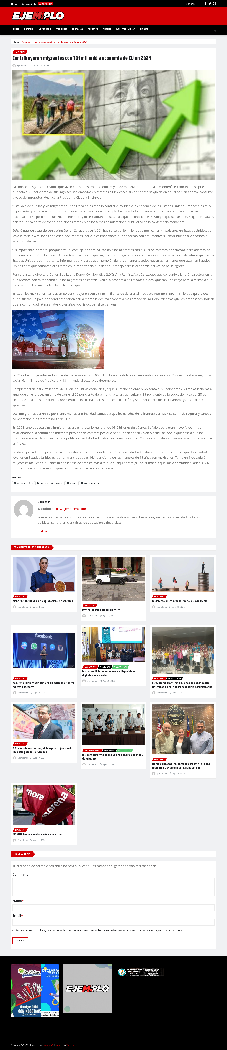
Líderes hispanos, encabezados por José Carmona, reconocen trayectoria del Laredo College (181, 766)
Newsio (59, 1045)
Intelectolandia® (125, 29)
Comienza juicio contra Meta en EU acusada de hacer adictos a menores (43, 685)
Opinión (144, 29)
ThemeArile (72, 1045)
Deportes (93, 29)
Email (17, 915)
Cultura (107, 29)
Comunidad (61, 29)
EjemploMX (47, 1045)
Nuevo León (45, 29)
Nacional (29, 29)
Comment (20, 874)
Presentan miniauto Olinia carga (101, 610)
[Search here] (215, 30)
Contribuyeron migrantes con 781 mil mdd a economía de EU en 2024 (54, 41)
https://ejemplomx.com (69, 508)
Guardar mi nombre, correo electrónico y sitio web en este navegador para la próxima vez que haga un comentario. (100, 930)
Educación (77, 29)
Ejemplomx (22, 65)
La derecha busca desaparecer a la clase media (179, 601)
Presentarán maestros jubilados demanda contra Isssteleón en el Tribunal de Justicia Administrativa (182, 685)
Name (18, 900)
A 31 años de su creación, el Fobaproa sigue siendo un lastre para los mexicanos (42, 750)
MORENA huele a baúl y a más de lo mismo (37, 834)
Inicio (16, 29)
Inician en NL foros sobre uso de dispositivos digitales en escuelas (108, 673)
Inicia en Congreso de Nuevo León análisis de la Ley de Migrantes (112, 757)
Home (16, 41)
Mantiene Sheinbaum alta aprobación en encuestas (43, 601)
